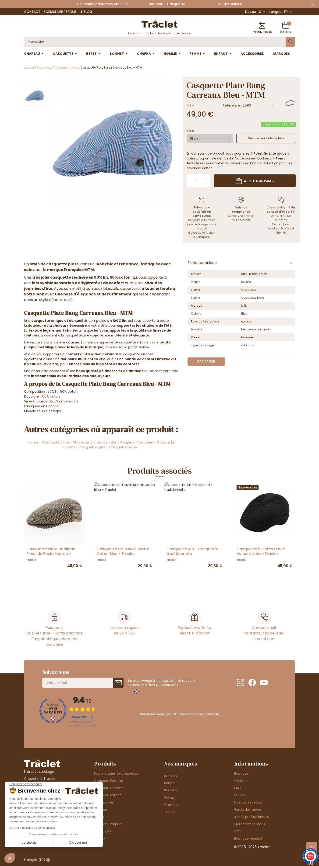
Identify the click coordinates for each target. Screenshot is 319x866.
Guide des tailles (247, 809)
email (283, 220)
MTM (190, 105)
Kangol (169, 783)
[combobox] (210, 138)
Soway (169, 797)
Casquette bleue (123, 447)
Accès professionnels (251, 816)
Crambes (171, 804)
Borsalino (171, 790)
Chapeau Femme (108, 780)
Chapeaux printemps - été (95, 442)
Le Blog (86, 11)
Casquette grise (92, 447)
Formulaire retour (60, 11)
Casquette (103, 831)
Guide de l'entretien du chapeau (201, 235)
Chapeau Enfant (107, 795)
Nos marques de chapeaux (116, 773)
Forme (33, 442)
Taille (191, 131)
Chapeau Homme (109, 788)
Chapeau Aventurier (136, 442)
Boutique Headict (248, 838)
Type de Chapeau (109, 824)
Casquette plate (55, 442)
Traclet (170, 812)
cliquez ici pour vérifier (238, 714)
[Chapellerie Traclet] (159, 23)
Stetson (170, 775)
